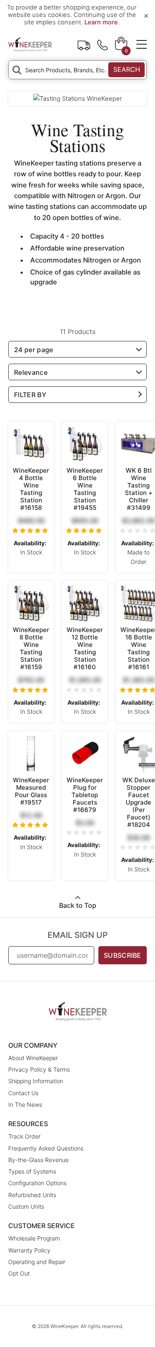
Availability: (30, 543)
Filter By (30, 395)
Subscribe (122, 955)
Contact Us (23, 1092)
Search (126, 69)
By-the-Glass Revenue (38, 1159)
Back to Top (77, 905)
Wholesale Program (34, 1238)
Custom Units (26, 1206)
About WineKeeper (33, 1057)
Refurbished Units (32, 1194)
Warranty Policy (29, 1250)
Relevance (31, 372)
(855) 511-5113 (102, 44)
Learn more (101, 22)
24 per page (33, 350)
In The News (25, 1104)
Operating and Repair (36, 1261)
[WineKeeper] (30, 44)
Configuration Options (37, 1182)
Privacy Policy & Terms (39, 1069)
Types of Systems (32, 1171)
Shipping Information (35, 1080)
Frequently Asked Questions (45, 1148)
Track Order (84, 44)
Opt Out (19, 1273)
